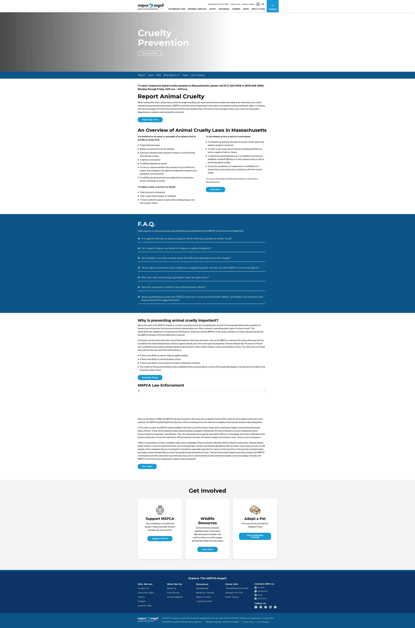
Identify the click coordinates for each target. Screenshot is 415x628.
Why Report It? (171, 75)
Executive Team (146, 592)
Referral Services (197, 9)
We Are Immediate (231, 622)
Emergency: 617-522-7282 (218, 4)
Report (141, 75)
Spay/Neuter (202, 588)
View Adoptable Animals (255, 536)
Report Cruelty (248, 4)
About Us (171, 588)
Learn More (207, 549)
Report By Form (150, 119)
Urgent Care (235, 4)
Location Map (144, 605)
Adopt (212, 9)
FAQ (158, 75)
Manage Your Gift (234, 592)
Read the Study (150, 377)
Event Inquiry (232, 597)
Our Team (147, 466)
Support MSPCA (160, 538)
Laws (150, 75)
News (246, 9)
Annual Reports (175, 597)
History (141, 597)
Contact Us (143, 588)
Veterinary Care (176, 9)
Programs (224, 9)
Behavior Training (205, 592)
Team (185, 75)
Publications (173, 592)
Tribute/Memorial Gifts (236, 588)
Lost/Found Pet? (204, 601)
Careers (236, 9)
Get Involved (198, 75)
